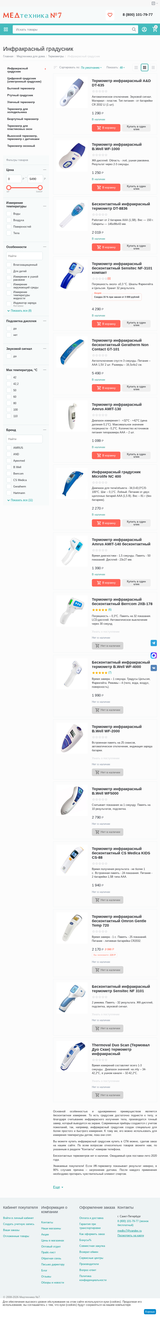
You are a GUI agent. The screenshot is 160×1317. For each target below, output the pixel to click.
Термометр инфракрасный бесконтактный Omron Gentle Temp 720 (119, 921)
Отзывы (46, 1276)
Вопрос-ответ (87, 1270)
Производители (89, 1264)
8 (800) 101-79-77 (138, 14)
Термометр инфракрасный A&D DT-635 (121, 83)
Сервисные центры (91, 1258)
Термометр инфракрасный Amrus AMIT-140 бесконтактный (121, 542)
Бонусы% (85, 1240)
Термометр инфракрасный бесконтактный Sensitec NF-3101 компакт (122, 268)
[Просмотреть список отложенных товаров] (110, 15)
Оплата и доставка (91, 1218)
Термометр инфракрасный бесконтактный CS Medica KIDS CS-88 (121, 853)
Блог (44, 1270)
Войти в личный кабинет (18, 1218)
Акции (45, 1234)
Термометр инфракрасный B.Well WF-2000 (117, 729)
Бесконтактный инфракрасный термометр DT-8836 (121, 206)
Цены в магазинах (52, 1240)
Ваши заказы (11, 1230)
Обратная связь (51, 1258)
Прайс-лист (48, 1252)
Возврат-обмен (88, 1251)
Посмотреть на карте (131, 1235)
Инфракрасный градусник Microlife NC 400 (116, 474)
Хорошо (150, 1311)
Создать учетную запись (18, 1224)
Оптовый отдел (51, 1246)
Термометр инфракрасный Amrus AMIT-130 (117, 406)
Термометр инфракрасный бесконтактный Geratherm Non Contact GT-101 (120, 344)
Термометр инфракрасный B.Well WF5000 (117, 791)
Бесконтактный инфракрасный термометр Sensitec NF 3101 (121, 988)
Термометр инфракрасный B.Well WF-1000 (117, 146)
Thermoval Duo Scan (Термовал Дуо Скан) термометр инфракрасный (121, 1049)
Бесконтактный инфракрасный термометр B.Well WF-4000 (121, 664)
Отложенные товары (16, 1236)
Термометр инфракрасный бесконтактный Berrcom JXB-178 (122, 601)
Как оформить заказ (92, 1234)
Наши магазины (51, 1228)
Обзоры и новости (52, 1282)
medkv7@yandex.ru (130, 1230)
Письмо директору (53, 1264)
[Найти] (134, 29)
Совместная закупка (92, 1245)
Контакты (47, 1222)
